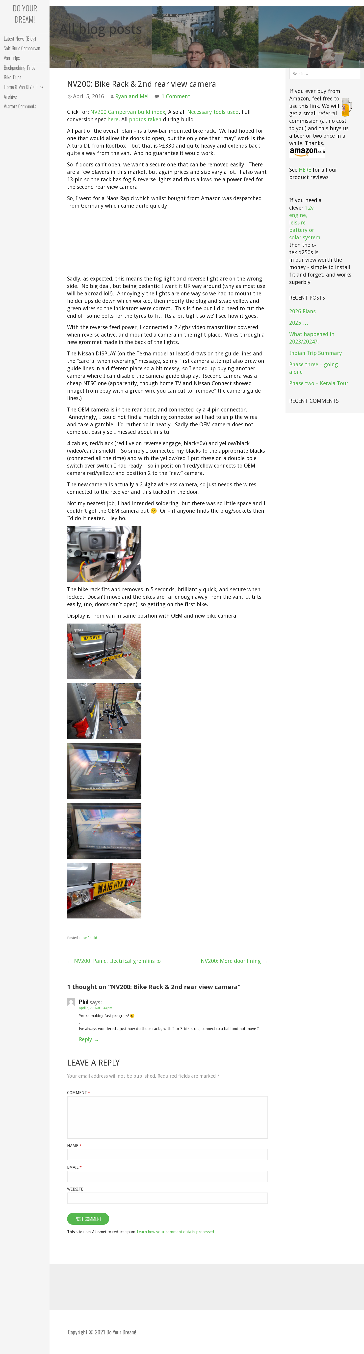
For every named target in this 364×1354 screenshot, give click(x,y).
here (112, 119)
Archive (10, 96)
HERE (305, 170)
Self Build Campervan (22, 48)
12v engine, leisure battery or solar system (304, 223)
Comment (78, 1092)
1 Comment (175, 96)
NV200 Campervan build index (127, 112)
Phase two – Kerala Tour (318, 383)
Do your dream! (25, 13)
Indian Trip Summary (315, 353)
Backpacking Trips (19, 67)
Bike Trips (12, 77)
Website (75, 1189)
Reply (85, 1039)
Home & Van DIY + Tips (23, 87)
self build (90, 938)
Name (74, 1145)
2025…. (298, 323)
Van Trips (12, 58)
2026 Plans (302, 311)
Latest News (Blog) (20, 38)
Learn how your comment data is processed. (176, 1231)
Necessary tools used (213, 112)
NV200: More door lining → (234, 961)
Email (74, 1167)
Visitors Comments (20, 106)
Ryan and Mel (132, 96)
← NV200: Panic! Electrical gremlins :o (114, 961)
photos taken (145, 119)
